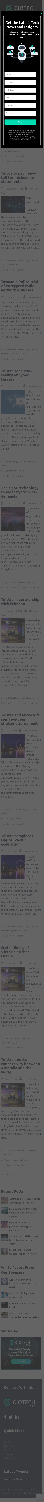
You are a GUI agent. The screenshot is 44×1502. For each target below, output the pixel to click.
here (29, 140)
